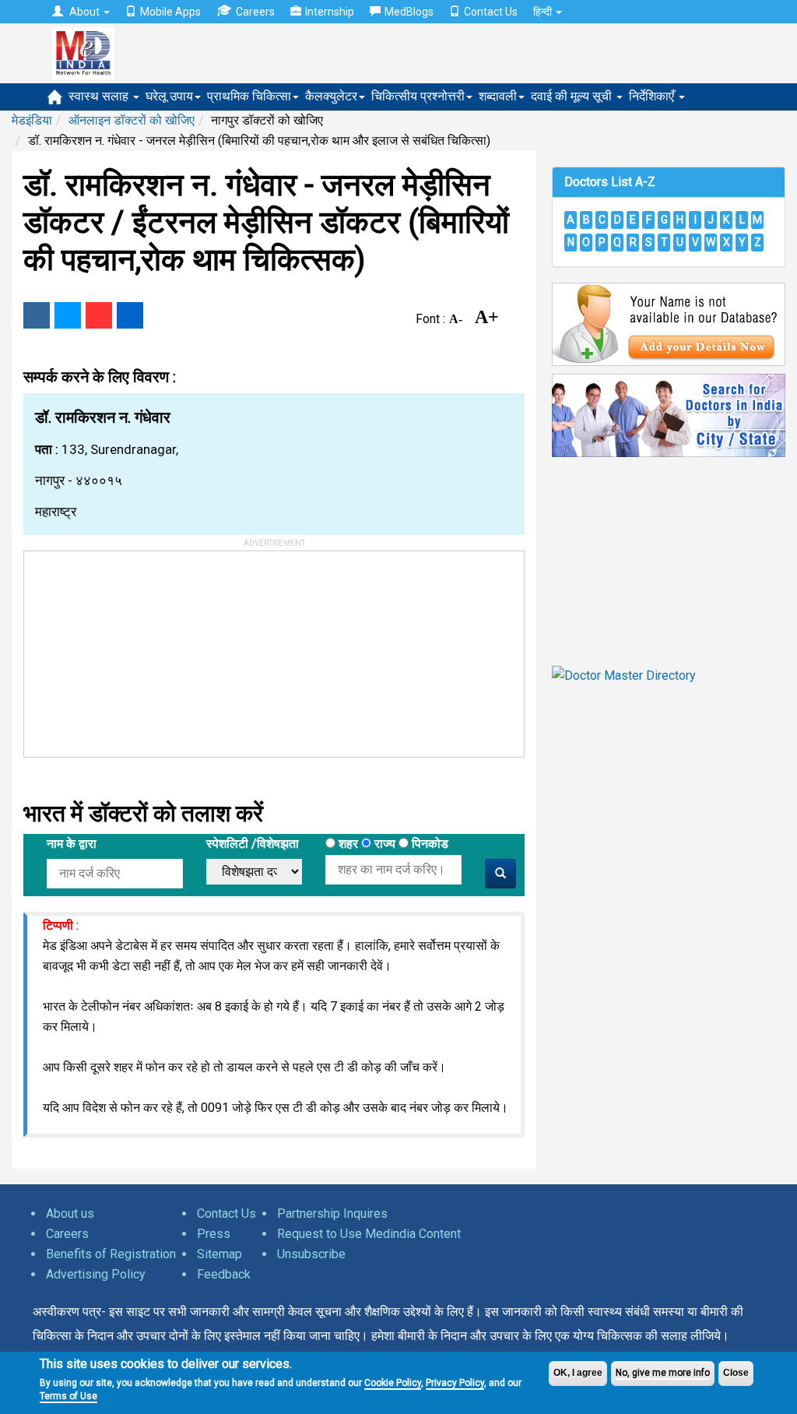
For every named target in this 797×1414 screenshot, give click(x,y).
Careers (255, 11)
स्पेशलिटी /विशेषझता (252, 843)
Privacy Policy (455, 1382)
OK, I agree (577, 1372)
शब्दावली (498, 96)
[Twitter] (67, 315)
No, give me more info (663, 1372)
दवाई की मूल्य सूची (573, 96)
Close (736, 1372)
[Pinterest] (99, 315)
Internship (329, 11)
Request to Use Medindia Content (369, 1233)
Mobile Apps (170, 11)
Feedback (224, 1274)
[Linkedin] (130, 315)
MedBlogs (409, 11)
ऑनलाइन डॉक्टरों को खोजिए (131, 120)
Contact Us (491, 11)
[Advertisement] (141, 648)
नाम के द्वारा (72, 843)
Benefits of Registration (111, 1254)
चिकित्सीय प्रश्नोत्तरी (418, 96)
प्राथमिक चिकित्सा (249, 96)
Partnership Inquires (332, 1213)
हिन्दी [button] (543, 11)
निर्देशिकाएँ (653, 96)
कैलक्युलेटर (331, 96)
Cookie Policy (392, 1382)
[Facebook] (36, 315)
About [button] (84, 11)
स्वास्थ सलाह (100, 96)
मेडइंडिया (32, 120)
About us (70, 1213)
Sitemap (219, 1254)
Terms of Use (68, 1396)
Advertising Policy (96, 1274)
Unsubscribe (311, 1254)
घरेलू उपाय (169, 96)
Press (213, 1233)
